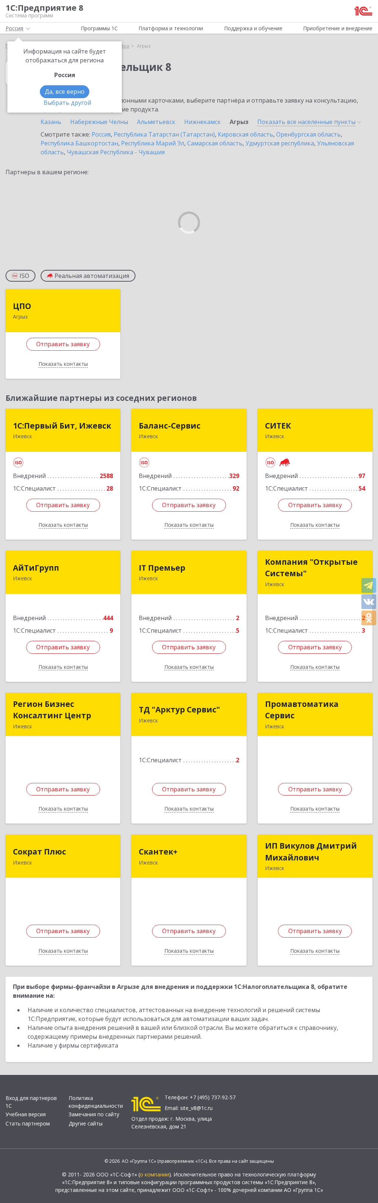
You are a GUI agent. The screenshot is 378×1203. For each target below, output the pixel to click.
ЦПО (22, 306)
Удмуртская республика (279, 143)
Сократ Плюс (39, 851)
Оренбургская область (308, 134)
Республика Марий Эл (152, 143)
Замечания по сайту (94, 1114)
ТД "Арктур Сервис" (179, 709)
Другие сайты (86, 1123)
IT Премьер (162, 568)
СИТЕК (278, 425)
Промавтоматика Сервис (302, 710)
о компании (154, 1174)
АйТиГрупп (36, 568)
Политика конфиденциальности (96, 1101)
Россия (101, 134)
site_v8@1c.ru (196, 1107)
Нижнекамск (202, 122)
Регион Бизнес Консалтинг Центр (52, 710)
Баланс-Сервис (169, 425)
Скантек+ (158, 851)
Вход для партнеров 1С (31, 1101)
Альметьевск (156, 122)
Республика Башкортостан (79, 143)
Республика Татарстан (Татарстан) (164, 134)
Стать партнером (28, 1123)
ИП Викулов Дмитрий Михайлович (311, 852)
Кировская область (245, 134)
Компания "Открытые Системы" (311, 568)
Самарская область (215, 143)
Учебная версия (26, 1114)
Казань (51, 122)
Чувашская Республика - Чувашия (116, 152)
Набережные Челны (99, 122)
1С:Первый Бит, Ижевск (62, 425)
